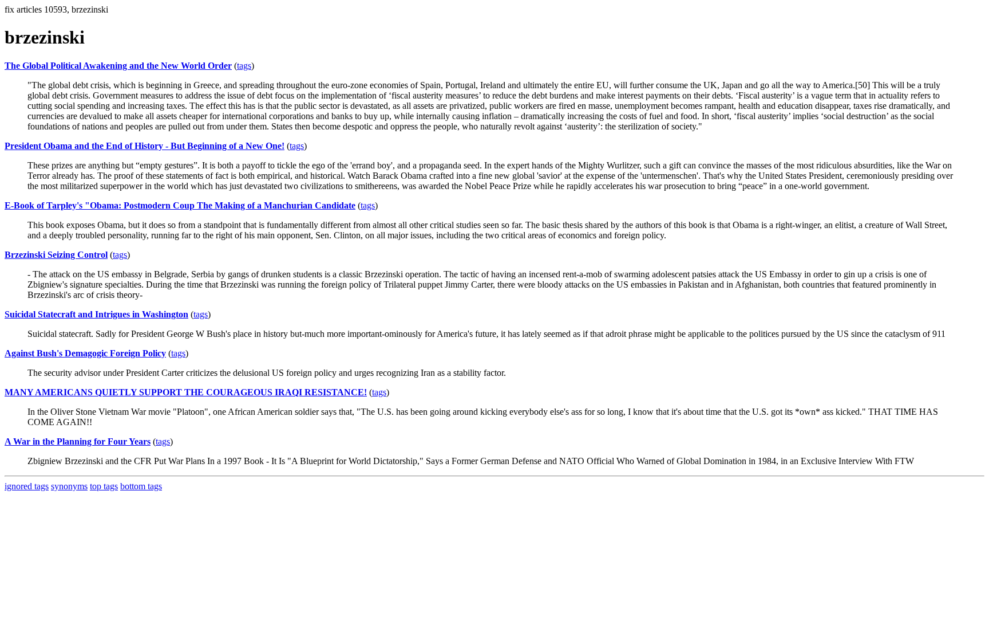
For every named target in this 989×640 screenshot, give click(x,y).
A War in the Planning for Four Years (78, 441)
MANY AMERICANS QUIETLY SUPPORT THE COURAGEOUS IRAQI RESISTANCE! (186, 392)
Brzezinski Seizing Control (56, 255)
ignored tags (27, 486)
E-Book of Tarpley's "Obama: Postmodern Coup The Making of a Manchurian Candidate (180, 205)
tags (244, 65)
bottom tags (141, 486)
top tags (104, 486)
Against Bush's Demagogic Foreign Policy (85, 353)
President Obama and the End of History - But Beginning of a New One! (144, 146)
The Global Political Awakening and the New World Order (118, 65)
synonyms (69, 486)
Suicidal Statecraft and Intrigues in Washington (96, 314)
